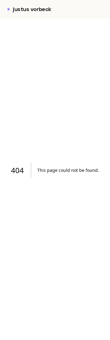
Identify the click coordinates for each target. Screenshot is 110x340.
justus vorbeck (32, 9)
